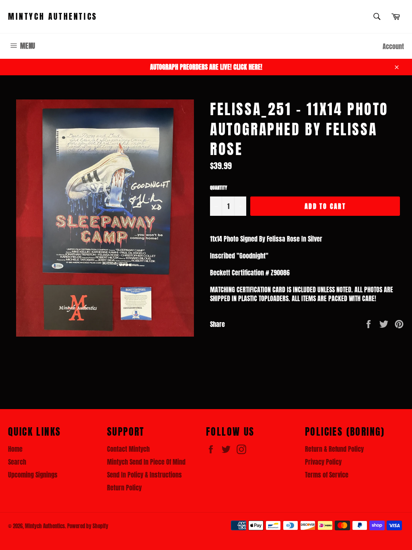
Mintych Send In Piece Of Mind (146, 462)
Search (17, 462)
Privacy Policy (323, 462)
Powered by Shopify (87, 526)
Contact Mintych (128, 449)
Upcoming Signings (33, 475)
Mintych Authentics (52, 16)
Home (15, 449)
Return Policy (124, 487)
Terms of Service (326, 475)
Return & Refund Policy (334, 449)
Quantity (218, 187)
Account (393, 46)
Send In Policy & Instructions (144, 475)
